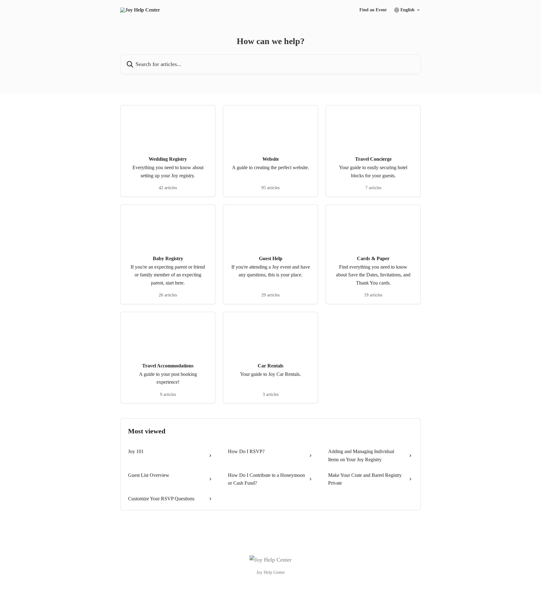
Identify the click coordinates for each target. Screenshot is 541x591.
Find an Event (373, 10)
